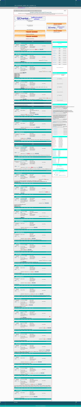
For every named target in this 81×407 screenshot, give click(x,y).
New (15, 10)
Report (30, 51)
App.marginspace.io (19, 221)
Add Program (19, 5)
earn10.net (18, 243)
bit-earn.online (19, 254)
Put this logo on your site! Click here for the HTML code (60, 168)
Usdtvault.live (18, 196)
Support (16, 7)
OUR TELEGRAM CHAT (21, 7)
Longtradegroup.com (20, 132)
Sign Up (31, 7)
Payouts (22, 51)
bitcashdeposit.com (19, 159)
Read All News (60, 43)
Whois (27, 51)
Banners (24, 5)
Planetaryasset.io (19, 145)
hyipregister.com (43, 405)
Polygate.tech (18, 80)
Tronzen (17, 310)
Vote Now (18, 51)
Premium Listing (25, 10)
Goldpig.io (18, 366)
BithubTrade (18, 65)
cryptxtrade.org (19, 120)
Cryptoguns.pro (19, 173)
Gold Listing (38, 10)
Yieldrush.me (18, 210)
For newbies (31, 5)
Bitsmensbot (18, 343)
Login (35, 7)
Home (15, 5)
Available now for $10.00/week (60, 100)
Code (32, 51)
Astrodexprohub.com (20, 232)
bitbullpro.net (18, 185)
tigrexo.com (18, 332)
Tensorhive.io (18, 108)
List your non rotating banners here (60, 67)
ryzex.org (18, 321)
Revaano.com (18, 355)
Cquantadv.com (19, 390)
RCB (35, 5)
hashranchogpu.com (20, 276)
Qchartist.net (18, 43)
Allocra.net (18, 287)
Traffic (25, 51)
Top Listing (19, 10)
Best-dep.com (18, 54)
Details (16, 51)
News (28, 5)
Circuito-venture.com (20, 265)
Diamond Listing (32, 10)
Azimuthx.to (18, 377)
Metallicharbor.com (19, 91)
